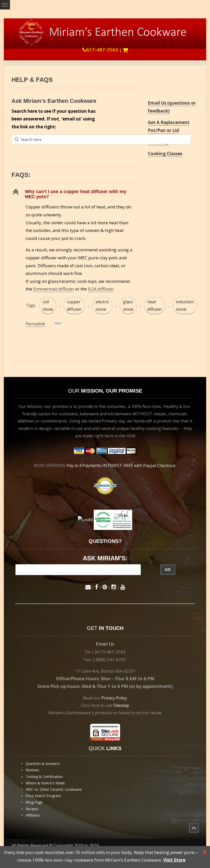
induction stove (185, 305)
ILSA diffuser (100, 289)
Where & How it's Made (45, 783)
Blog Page (34, 802)
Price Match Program (43, 795)
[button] (76, 194)
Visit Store (174, 860)
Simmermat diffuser (53, 289)
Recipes (32, 808)
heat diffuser (154, 305)
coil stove (48, 305)
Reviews (32, 769)
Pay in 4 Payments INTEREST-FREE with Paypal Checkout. (121, 465)
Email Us (105, 644)
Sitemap (121, 705)
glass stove (128, 305)
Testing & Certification (44, 776)
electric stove (102, 305)
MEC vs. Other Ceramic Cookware (54, 789)
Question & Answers (43, 763)
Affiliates (33, 815)
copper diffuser (74, 305)
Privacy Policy (114, 698)
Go (168, 569)
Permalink (35, 324)
